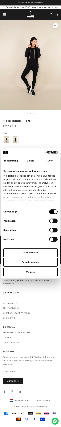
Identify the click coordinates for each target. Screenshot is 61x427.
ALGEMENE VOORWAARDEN (16, 332)
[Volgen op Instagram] (12, 391)
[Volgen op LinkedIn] (19, 391)
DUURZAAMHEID (11, 342)
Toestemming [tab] (11, 160)
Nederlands (42, 400)
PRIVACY (7, 337)
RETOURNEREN (10, 303)
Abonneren (13, 381)
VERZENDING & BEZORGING (16, 313)
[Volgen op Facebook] (4, 391)
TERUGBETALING (11, 308)
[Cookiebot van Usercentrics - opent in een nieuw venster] (45, 152)
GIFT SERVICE (9, 318)
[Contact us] (55, 421)
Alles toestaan (30, 252)
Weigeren (30, 272)
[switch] (53, 221)
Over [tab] (50, 160)
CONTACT (8, 298)
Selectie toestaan (30, 262)
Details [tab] (30, 160)
